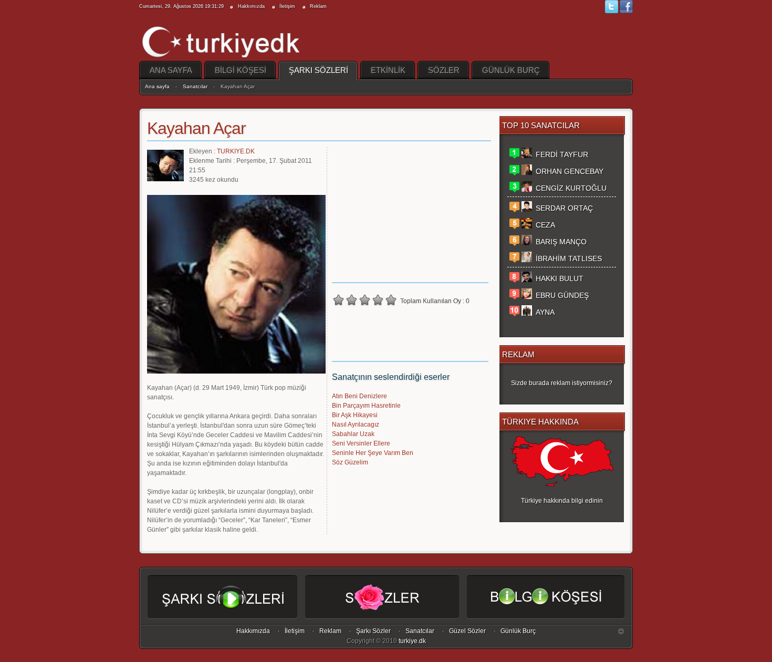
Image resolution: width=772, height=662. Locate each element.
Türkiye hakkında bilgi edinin (562, 500)
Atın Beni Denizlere (359, 396)
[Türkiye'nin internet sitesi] (221, 39)
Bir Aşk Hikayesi (355, 415)
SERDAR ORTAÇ (564, 208)
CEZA (545, 225)
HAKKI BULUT (559, 278)
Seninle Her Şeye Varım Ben (372, 453)
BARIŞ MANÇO (561, 241)
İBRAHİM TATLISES (569, 258)
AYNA (545, 312)
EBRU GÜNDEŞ (562, 295)
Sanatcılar (195, 86)
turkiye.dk (412, 641)
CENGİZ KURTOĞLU (571, 188)
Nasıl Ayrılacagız (355, 424)
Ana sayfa (157, 86)
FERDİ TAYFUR (562, 154)
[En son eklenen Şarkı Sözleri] (222, 609)
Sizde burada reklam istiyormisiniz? (561, 383)
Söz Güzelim (350, 462)
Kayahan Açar (196, 128)
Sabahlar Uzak (353, 434)
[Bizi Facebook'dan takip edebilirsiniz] (626, 11)
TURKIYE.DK (236, 151)
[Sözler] (382, 609)
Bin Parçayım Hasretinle (366, 405)
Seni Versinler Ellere (361, 443)
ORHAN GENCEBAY (569, 171)
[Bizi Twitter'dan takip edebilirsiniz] (612, 11)
